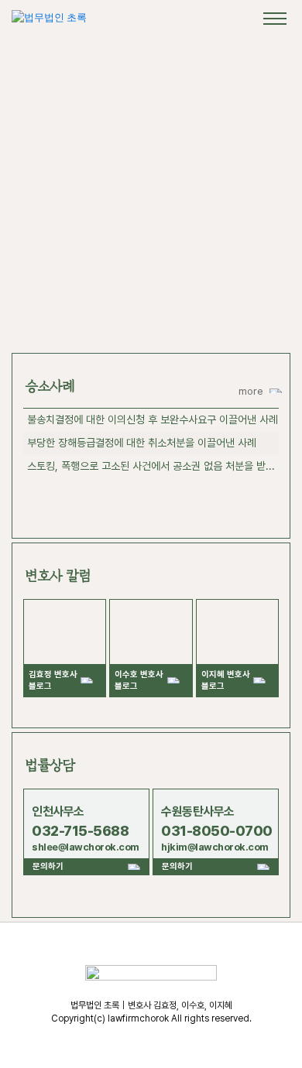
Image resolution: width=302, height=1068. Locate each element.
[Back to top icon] (270, 1036)
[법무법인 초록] (49, 17)
